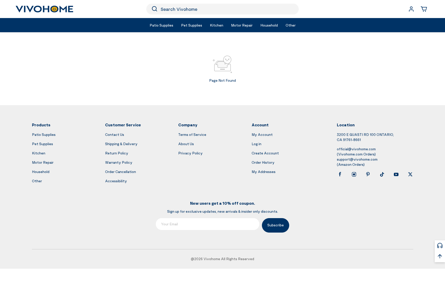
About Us (186, 144)
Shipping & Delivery (121, 144)
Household (40, 171)
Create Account (265, 153)
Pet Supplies (42, 144)
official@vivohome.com (356, 149)
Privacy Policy (190, 153)
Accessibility (116, 181)
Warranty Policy (118, 162)
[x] (410, 174)
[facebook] (340, 174)
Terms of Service (192, 134)
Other (37, 181)
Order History (263, 162)
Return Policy (116, 153)
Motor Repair (43, 162)
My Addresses (264, 171)
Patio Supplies (44, 134)
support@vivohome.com (357, 159)
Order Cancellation (120, 171)
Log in (256, 144)
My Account (262, 134)
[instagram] (354, 174)
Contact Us (114, 134)
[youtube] (396, 174)
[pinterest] (368, 174)
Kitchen (38, 153)
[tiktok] (382, 174)
